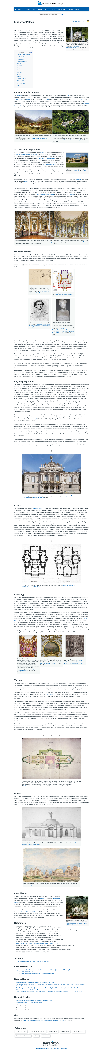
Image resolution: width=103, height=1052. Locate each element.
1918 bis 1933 (53, 1032)
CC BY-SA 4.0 (25, 497)
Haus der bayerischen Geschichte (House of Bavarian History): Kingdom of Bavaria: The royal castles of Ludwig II (46, 988)
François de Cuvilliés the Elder (45, 194)
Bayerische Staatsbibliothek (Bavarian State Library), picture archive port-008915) (39, 326)
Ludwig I (34, 419)
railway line (43, 898)
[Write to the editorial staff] (85, 21)
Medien (40, 9)
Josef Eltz (53, 162)
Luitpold (16, 902)
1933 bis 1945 (65, 1032)
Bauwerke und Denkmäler (23, 1036)
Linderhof (19, 95)
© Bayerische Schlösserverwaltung (39, 138)
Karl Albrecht (70, 194)
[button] (44, 450)
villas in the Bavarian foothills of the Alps (26, 154)
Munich (42, 152)
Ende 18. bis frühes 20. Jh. (38, 1032)
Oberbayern (46, 1036)
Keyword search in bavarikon (23, 971)
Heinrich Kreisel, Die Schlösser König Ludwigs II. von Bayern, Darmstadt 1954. (37, 943)
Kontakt (77, 9)
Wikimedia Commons (37, 497)
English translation (21, 1032)
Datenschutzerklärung (55, 1048)
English (71, 9)
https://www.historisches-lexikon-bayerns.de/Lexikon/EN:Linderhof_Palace (43, 1020)
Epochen (20, 9)
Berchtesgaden (51, 158)
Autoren (53, 9)
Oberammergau (56, 898)
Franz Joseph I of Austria (49, 164)
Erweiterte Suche (42, 16)
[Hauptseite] (15, 9)
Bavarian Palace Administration (29, 912)
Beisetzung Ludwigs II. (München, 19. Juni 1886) (29, 1002)
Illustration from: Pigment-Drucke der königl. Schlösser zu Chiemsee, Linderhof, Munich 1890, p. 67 (75, 662)
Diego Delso (67, 496)
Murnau (28, 99)
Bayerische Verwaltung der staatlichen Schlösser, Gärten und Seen (34, 1000)
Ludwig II (80, 99)
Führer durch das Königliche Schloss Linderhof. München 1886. (33, 961)
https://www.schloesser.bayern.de (31, 785)
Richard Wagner (50, 694)
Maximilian (46, 99)
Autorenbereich (40, 1048)
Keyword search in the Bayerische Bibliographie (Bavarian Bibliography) (35, 973)
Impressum (46, 1048)
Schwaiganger (19, 99)
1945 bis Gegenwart (78, 1032)
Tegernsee (41, 158)
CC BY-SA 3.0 (75, 170)
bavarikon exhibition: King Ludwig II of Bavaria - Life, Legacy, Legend (34, 982)
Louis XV (26, 181)
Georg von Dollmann (38, 508)
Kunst (36, 1036)
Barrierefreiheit (64, 1048)
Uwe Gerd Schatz (20, 27)
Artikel (47, 9)
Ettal (68, 95)
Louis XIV (78, 179)
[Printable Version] (83, 21)
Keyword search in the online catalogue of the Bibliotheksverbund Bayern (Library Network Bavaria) (42, 970)
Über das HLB (61, 9)
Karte (33, 9)
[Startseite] (51, 3)
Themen (27, 9)
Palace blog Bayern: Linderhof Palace (26, 989)
